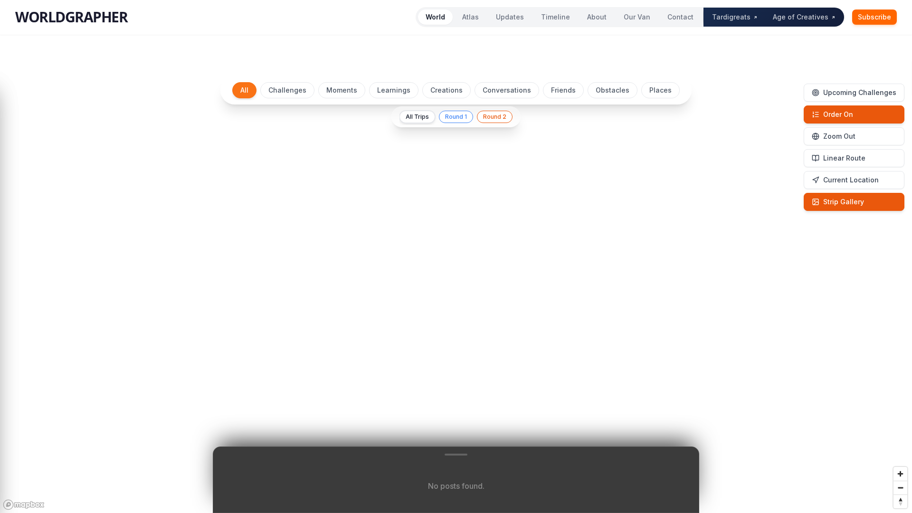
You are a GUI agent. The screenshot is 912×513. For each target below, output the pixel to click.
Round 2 (494, 116)
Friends (563, 90)
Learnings (393, 90)
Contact (680, 17)
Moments (341, 90)
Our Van (637, 17)
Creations (446, 90)
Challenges (287, 90)
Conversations (507, 90)
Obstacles (612, 90)
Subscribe (874, 17)
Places (660, 90)
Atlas (470, 17)
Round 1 (456, 116)
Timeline (555, 17)
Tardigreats (731, 17)
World (435, 17)
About (597, 17)
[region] (456, 290)
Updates (510, 17)
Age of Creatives (800, 17)
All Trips (417, 116)
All (244, 90)
